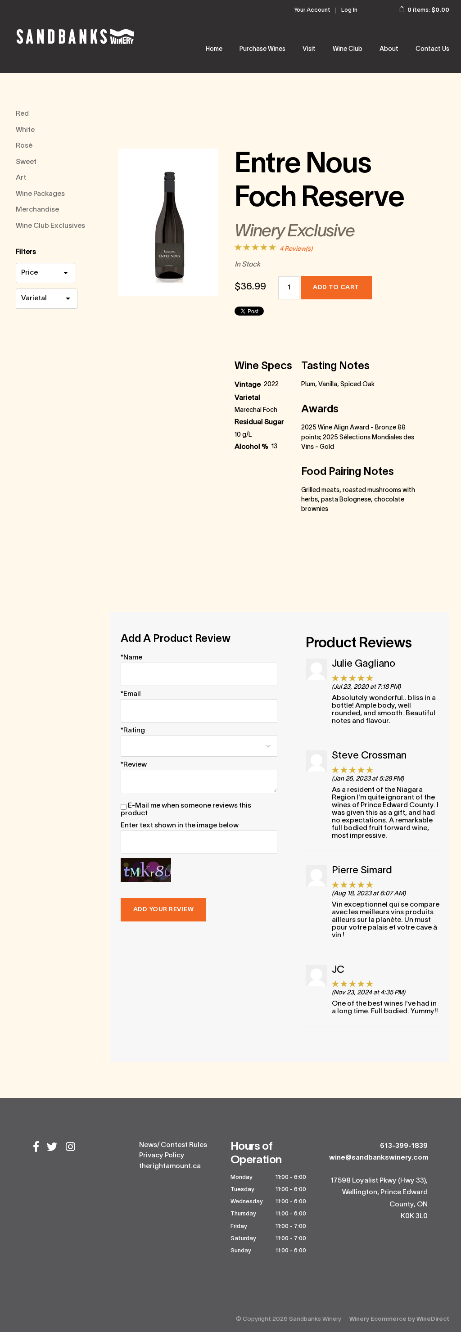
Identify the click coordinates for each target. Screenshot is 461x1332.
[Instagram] (70, 1148)
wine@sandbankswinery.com (379, 1158)
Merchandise (37, 210)
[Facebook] (36, 1148)
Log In (349, 10)
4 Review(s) (296, 249)
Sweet (26, 162)
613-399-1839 (404, 1146)
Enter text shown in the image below (180, 825)
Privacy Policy (162, 1155)
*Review (134, 765)
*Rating (133, 730)
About (389, 49)
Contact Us (432, 49)
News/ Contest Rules (173, 1145)
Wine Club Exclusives (50, 226)
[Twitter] (52, 1148)
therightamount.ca (170, 1166)
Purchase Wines (262, 49)
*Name (131, 658)
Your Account (312, 10)
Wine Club (347, 49)
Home (214, 49)
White (25, 130)
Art (21, 178)
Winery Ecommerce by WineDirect (399, 1319)
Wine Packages (40, 194)
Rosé (24, 146)
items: (428, 10)
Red (22, 114)
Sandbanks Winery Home (75, 36)
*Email (131, 694)
